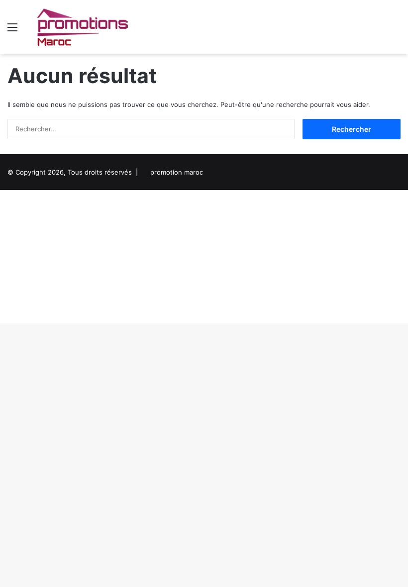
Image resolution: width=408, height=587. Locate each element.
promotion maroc (176, 172)
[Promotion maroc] (82, 27)
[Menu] (12, 30)
